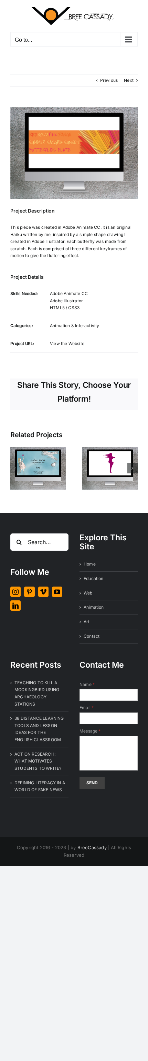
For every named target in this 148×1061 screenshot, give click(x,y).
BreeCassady (92, 847)
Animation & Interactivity (74, 325)
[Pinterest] (29, 592)
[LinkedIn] (15, 605)
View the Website (67, 343)
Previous (109, 80)
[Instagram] (15, 592)
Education (94, 578)
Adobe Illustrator (66, 300)
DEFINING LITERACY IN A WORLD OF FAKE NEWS (39, 786)
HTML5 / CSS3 (65, 307)
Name (87, 684)
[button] (15, 468)
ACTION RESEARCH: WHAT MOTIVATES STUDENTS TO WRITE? (37, 761)
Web (88, 593)
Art (87, 621)
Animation (94, 607)
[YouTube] (57, 592)
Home (90, 564)
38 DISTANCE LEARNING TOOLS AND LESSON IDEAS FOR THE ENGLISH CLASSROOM (39, 729)
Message (90, 731)
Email (87, 707)
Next (129, 80)
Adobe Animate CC (69, 293)
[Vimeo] (43, 592)
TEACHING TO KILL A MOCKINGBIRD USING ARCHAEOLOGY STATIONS (36, 693)
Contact (91, 636)
